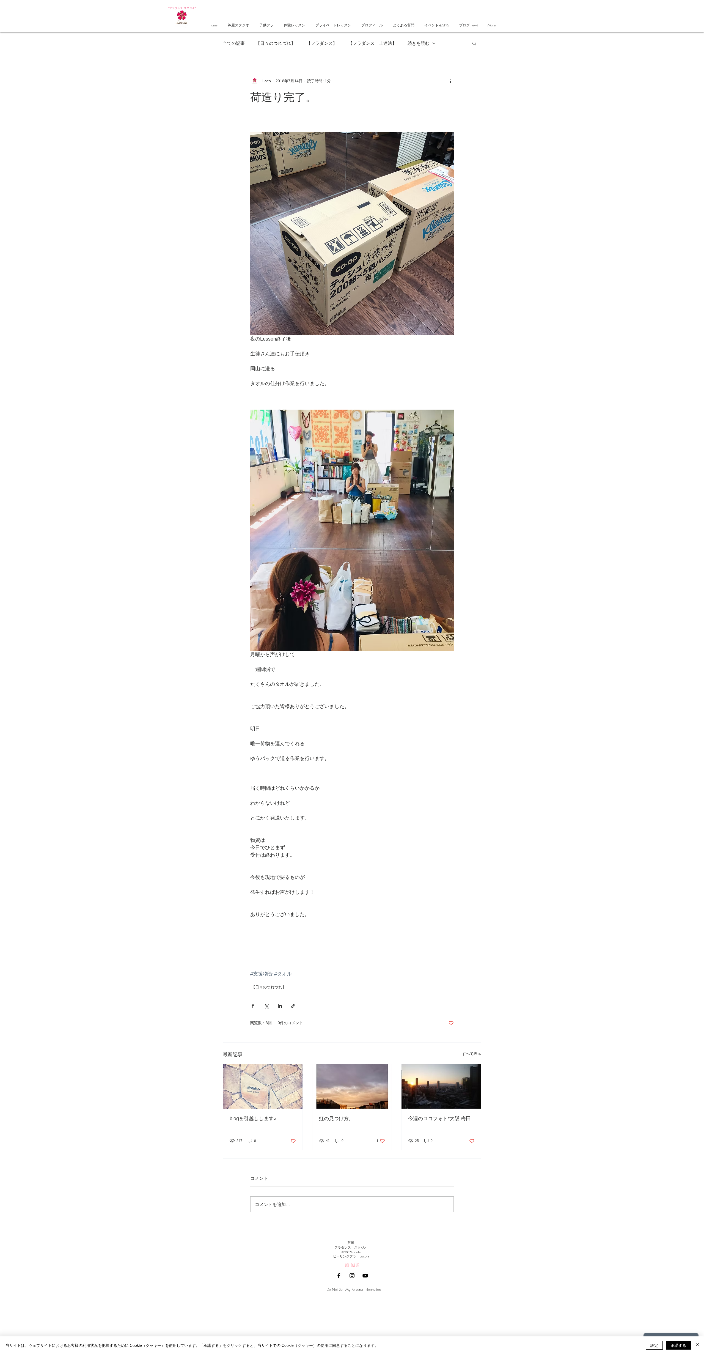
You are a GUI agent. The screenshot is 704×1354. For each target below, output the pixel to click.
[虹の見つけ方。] (352, 1086)
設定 (654, 1345)
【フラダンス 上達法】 (372, 43)
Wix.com (389, 1284)
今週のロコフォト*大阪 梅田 (439, 1118)
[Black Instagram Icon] (352, 1275)
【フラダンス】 (321, 43)
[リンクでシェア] (293, 1005)
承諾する (678, 1345)
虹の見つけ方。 (336, 1118)
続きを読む (419, 43)
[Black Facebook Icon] (339, 1275)
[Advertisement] (165, 1314)
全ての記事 (234, 43)
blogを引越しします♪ (253, 1118)
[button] (474, 43)
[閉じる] (697, 1345)
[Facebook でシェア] (252, 1005)
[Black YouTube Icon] (365, 1275)
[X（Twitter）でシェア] (266, 1005)
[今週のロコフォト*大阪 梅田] (441, 1086)
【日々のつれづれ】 (275, 43)
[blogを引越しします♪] (262, 1086)
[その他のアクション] (450, 81)
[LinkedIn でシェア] (279, 1005)
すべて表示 (471, 1053)
